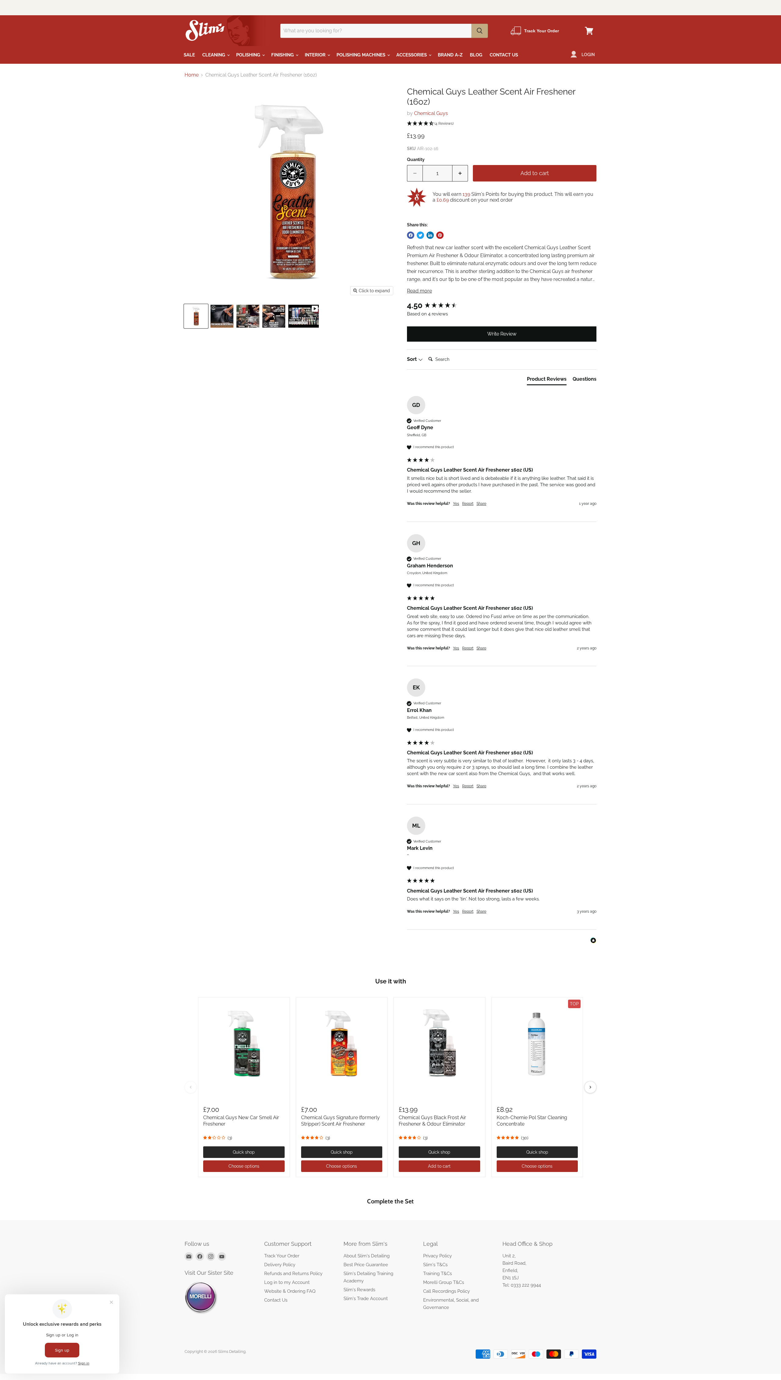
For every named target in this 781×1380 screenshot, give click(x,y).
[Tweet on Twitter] (420, 235)
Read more (419, 291)
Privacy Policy (437, 1256)
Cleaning (214, 55)
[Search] (479, 31)
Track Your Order (281, 1256)
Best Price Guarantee (366, 1264)
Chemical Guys (431, 113)
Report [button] (467, 503)
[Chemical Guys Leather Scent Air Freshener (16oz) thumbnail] (196, 316)
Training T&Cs (437, 1273)
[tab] (547, 380)
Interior (316, 55)
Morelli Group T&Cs (443, 1282)
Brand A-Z (450, 55)
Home (192, 75)
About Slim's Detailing (367, 1256)
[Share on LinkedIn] (430, 235)
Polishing (248, 55)
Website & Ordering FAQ (289, 1291)
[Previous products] (191, 1087)
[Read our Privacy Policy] (497, 700)
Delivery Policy (279, 1264)
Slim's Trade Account (366, 1298)
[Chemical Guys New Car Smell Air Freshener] (244, 1043)
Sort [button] (412, 359)
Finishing (283, 55)
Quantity (416, 159)
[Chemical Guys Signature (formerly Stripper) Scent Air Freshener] (342, 1043)
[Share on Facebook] (410, 235)
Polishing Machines (362, 55)
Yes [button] (456, 503)
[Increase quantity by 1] (460, 173)
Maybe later (428, 747)
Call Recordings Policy (446, 1291)
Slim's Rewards (359, 1289)
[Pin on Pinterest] (440, 235)
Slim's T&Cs (435, 1264)
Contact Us (504, 55)
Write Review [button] (501, 334)
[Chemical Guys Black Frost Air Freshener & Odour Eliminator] (439, 1043)
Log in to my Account (287, 1282)
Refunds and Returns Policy (293, 1273)
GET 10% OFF (428, 717)
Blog (476, 55)
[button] (501, 124)
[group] (501, 305)
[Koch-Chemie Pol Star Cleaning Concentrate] (537, 1043)
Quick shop (244, 1152)
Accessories (412, 55)
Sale (189, 55)
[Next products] (590, 1087)
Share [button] (481, 503)
